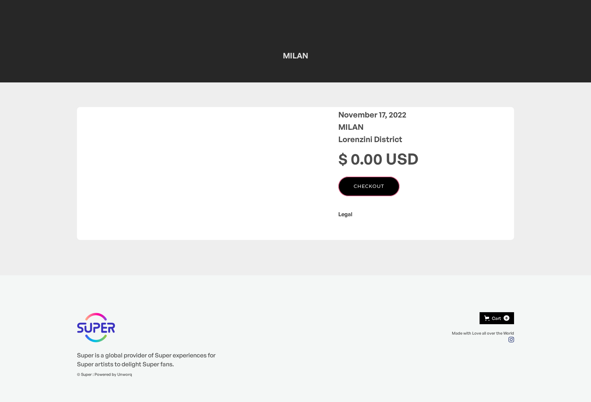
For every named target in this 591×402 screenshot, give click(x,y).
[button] (497, 318)
